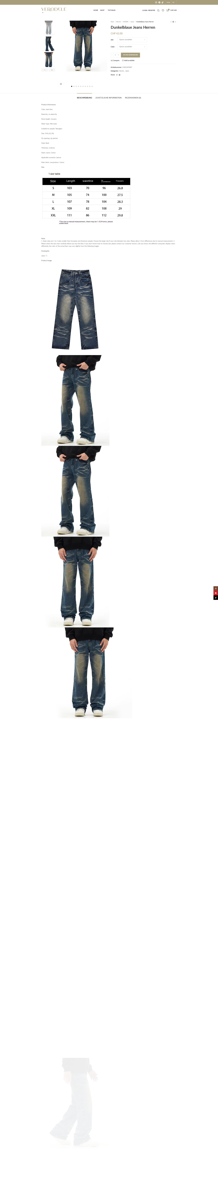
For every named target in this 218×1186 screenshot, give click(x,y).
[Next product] (175, 22)
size (112, 40)
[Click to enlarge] (61, 84)
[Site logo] (53, 10)
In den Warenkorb (130, 55)
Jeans (132, 22)
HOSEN (126, 22)
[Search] (158, 10)
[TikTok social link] (162, 2)
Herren (118, 22)
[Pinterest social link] (159, 2)
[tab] (84, 96)
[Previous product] (171, 22)
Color (112, 47)
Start (112, 22)
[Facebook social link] (117, 74)
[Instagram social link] (156, 2)
